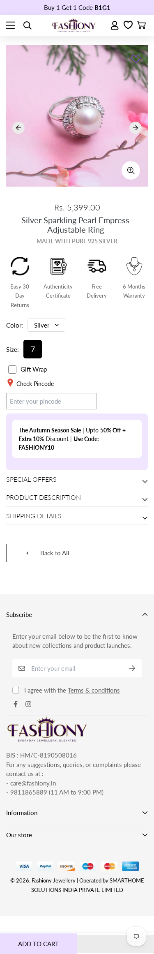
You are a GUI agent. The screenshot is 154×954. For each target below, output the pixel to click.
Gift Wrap (34, 369)
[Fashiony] (74, 25)
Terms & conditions (94, 690)
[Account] (115, 25)
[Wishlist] (128, 25)
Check (80, 400)
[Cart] (141, 25)
